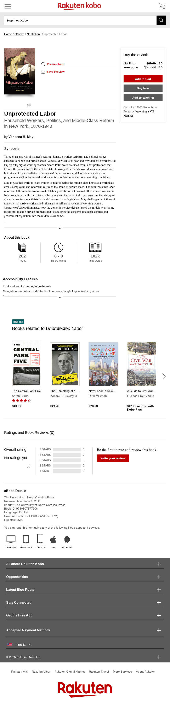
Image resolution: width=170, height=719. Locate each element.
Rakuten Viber (41, 671)
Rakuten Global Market (70, 671)
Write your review (113, 458)
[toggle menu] (7, 6)
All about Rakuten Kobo (25, 564)
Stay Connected (19, 602)
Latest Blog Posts (20, 589)
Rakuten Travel (99, 671)
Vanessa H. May (20, 137)
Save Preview (55, 71)
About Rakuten (145, 671)
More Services (122, 671)
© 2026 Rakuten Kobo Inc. (23, 657)
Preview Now (55, 64)
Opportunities (17, 577)
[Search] (161, 20)
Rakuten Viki (19, 671)
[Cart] (162, 6)
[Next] (164, 376)
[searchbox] (85, 20)
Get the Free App (19, 615)
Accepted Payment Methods (28, 630)
